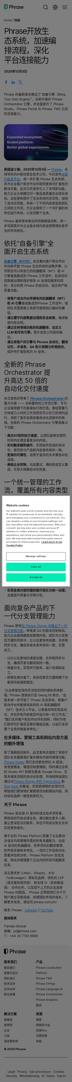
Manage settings (36, 556)
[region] (36, 541)
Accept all (36, 577)
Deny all (36, 566)
